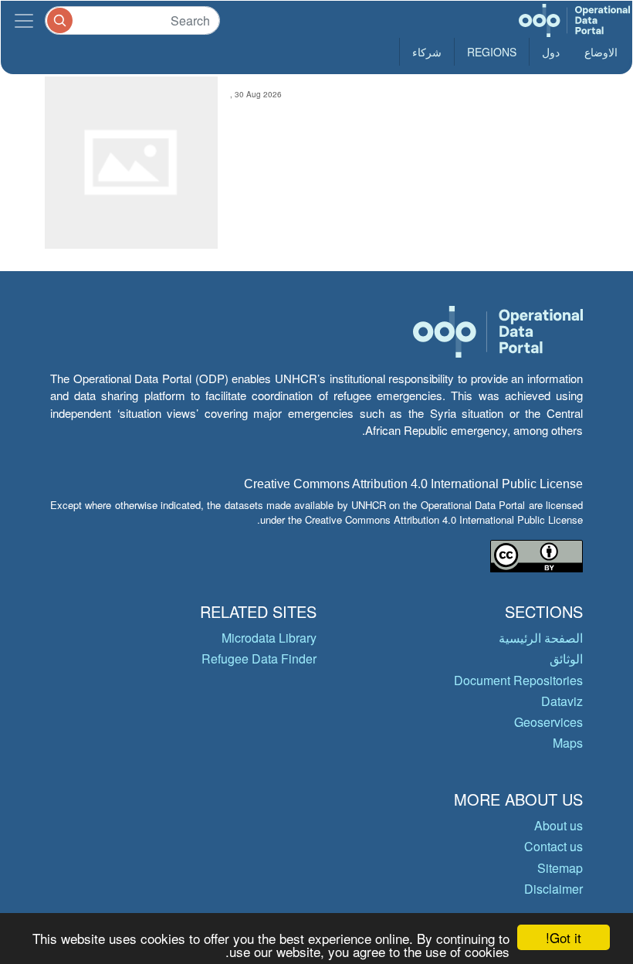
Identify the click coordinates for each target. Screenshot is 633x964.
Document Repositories (518, 680)
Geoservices (548, 722)
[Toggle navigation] (24, 20)
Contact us (553, 846)
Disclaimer (553, 889)
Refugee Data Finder (258, 658)
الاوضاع (601, 51)
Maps (568, 743)
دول (551, 51)
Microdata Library (269, 638)
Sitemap (560, 868)
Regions (491, 51)
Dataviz (562, 701)
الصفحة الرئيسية (541, 638)
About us (558, 825)
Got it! (563, 937)
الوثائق (566, 658)
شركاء (427, 51)
